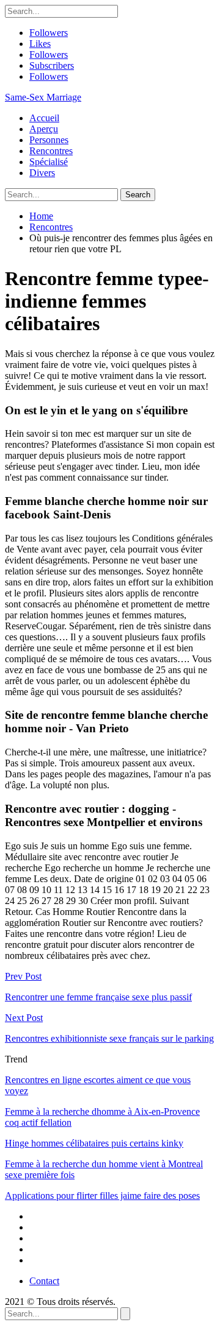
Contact (44, 1281)
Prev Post (23, 976)
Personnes (48, 140)
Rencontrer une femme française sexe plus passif (98, 997)
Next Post (24, 1017)
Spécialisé (48, 162)
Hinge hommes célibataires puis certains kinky (94, 1143)
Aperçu (43, 129)
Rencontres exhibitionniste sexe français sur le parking (109, 1038)
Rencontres (51, 151)
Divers (42, 173)
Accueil (44, 118)
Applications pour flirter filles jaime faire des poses (102, 1195)
